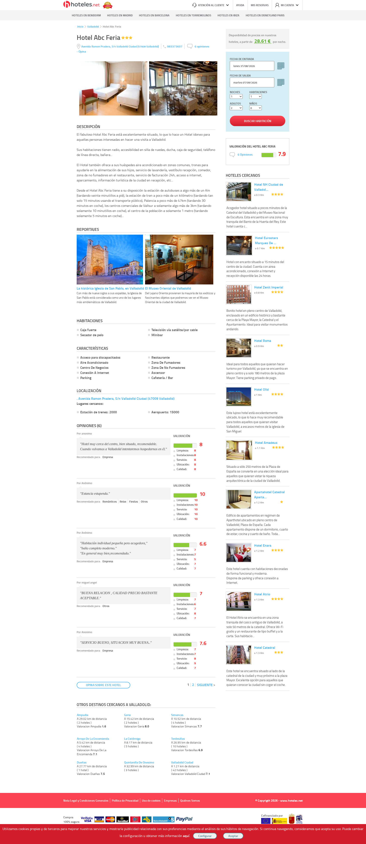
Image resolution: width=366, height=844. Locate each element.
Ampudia (82, 715)
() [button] (120, 46)
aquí (186, 835)
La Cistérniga (132, 739)
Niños (253, 103)
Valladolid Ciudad (182, 762)
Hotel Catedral (264, 647)
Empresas (170, 800)
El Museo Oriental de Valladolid (168, 288)
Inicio (80, 26)
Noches (235, 92)
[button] (183, 422)
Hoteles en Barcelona (154, 15)
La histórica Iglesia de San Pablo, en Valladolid (110, 288)
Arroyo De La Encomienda (93, 739)
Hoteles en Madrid (120, 15)
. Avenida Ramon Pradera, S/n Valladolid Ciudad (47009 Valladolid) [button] (126, 398)
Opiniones (245, 154)
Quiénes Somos (190, 800)
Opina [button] (82, 51)
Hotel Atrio (262, 594)
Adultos (235, 103)
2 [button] (193, 684)
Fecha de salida (240, 75)
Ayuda (240, 5)
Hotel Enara (262, 545)
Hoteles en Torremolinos (193, 15)
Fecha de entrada (242, 59)
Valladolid (93, 26)
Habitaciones (258, 92)
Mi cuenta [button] (287, 5)
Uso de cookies (151, 800)
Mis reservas (260, 5)
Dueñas (82, 762)
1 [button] (188, 684)
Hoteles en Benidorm (86, 15)
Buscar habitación (257, 121)
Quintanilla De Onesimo (139, 762)
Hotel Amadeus (266, 442)
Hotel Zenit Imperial (268, 287)
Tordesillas (178, 739)
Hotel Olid (261, 389)
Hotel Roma (262, 340)
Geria (127, 715)
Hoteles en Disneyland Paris (265, 15)
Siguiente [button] (205, 684)
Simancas (177, 715)
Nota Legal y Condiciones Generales (85, 800)
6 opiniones (202, 46)
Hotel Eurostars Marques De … (266, 240)
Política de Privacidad (125, 800)
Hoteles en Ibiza (228, 15)
